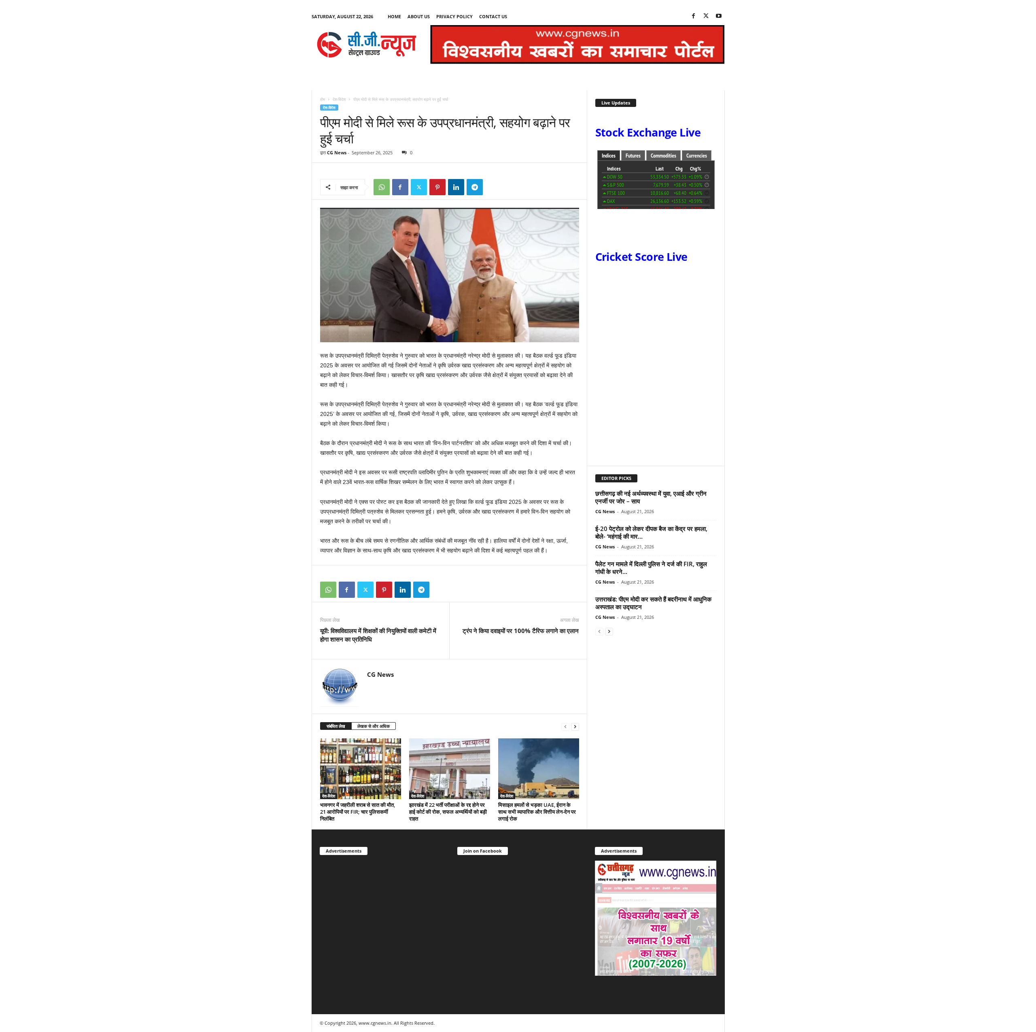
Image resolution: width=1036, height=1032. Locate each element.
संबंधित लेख (336, 726)
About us (419, 16)
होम (322, 99)
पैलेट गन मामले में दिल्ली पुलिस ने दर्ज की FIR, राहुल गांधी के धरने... (651, 568)
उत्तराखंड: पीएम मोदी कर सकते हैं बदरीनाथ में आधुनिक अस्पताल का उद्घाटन (653, 603)
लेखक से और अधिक (373, 726)
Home (394, 16)
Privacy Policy (454, 16)
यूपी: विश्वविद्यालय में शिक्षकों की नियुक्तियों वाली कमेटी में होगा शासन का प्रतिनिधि (378, 635)
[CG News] (367, 44)
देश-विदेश (339, 99)
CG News (336, 152)
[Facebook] (693, 16)
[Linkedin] (456, 187)
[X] (706, 16)
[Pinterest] (437, 187)
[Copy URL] (493, 187)
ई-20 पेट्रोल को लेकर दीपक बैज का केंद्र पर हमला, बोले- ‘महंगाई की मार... (651, 532)
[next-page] (575, 726)
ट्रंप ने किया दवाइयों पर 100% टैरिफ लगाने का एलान (521, 631)
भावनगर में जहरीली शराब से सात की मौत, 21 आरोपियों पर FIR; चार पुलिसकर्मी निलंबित (357, 811)
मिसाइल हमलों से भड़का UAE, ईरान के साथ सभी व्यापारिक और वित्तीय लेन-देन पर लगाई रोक (537, 811)
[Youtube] (719, 16)
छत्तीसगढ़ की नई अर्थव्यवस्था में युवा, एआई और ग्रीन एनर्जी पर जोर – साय (651, 497)
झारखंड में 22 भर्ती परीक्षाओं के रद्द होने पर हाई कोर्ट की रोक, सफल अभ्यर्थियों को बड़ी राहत (448, 811)
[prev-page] (565, 726)
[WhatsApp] (382, 187)
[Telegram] (475, 187)
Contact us (493, 16)
